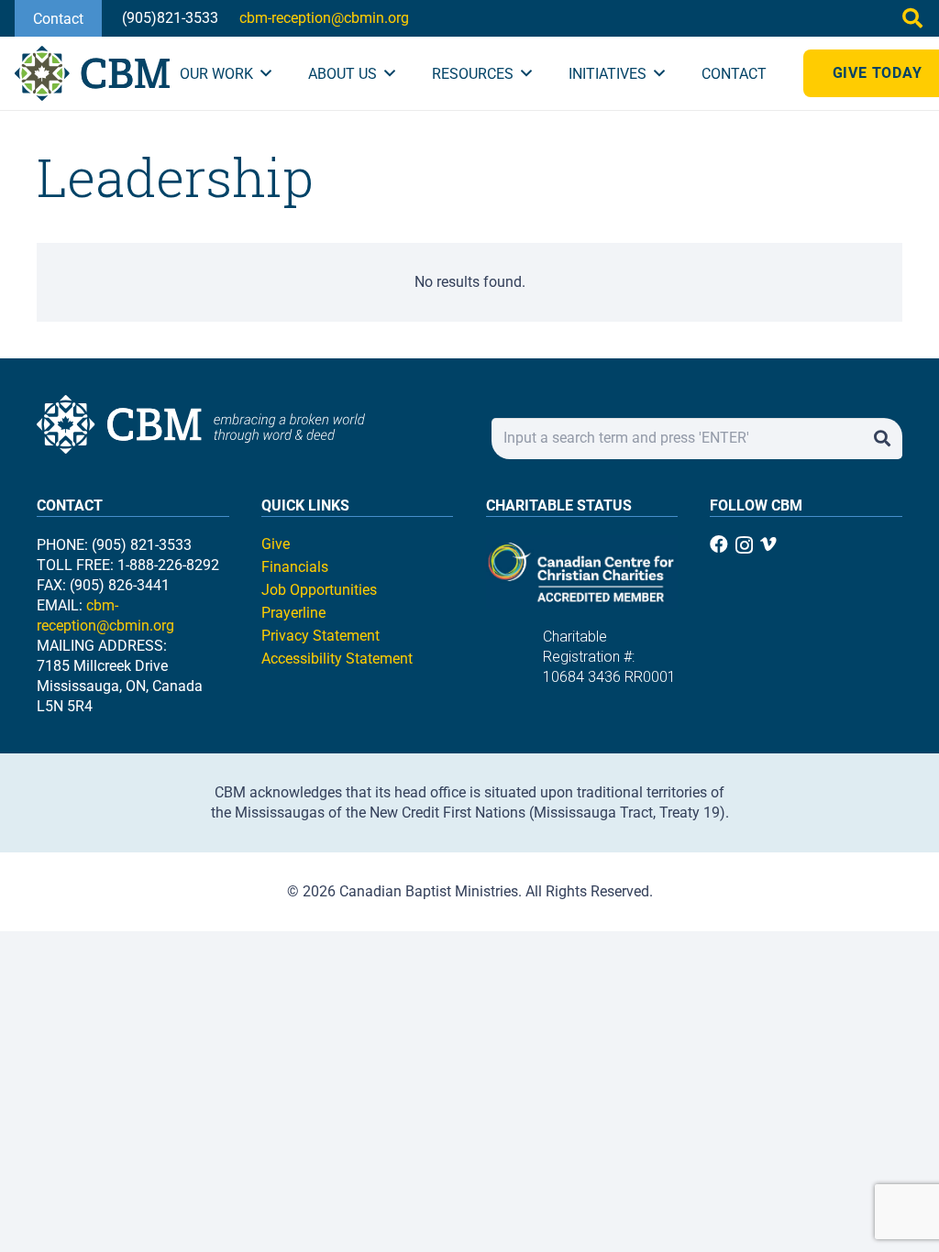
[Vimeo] (768, 544)
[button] (912, 18)
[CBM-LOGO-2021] (92, 73)
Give (275, 544)
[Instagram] (744, 545)
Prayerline (293, 612)
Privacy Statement (320, 635)
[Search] (881, 438)
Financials (294, 567)
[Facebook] (719, 544)
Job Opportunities (319, 590)
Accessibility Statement (337, 658)
